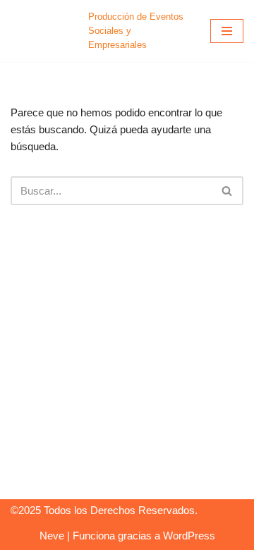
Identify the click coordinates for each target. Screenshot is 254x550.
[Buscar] (227, 190)
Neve (52, 536)
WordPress (189, 536)
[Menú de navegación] (226, 31)
